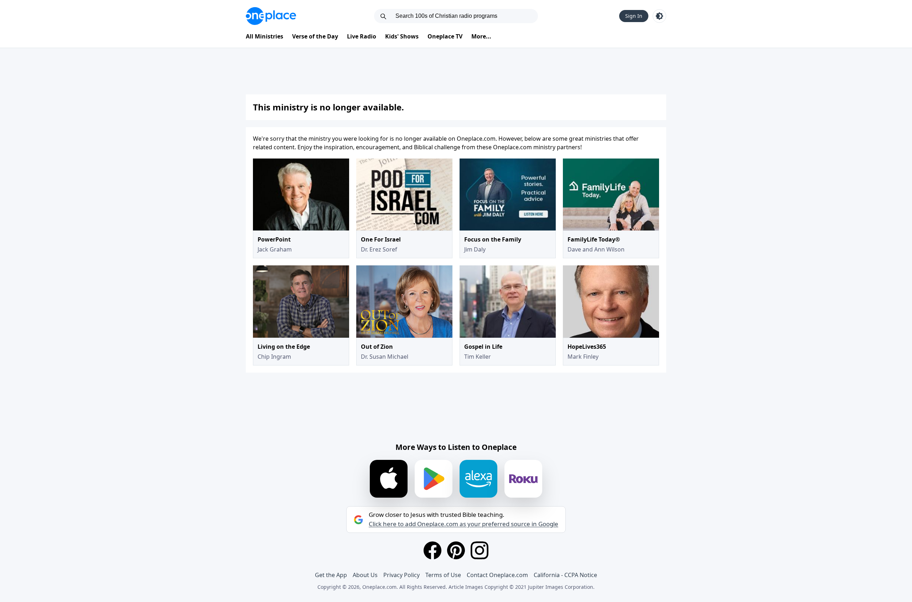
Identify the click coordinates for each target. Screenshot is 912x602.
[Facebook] (432, 550)
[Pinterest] (456, 550)
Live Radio (361, 36)
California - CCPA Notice (565, 575)
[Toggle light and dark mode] (659, 16)
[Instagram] (479, 550)
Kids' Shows (402, 36)
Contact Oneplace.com (497, 575)
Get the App (331, 575)
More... (481, 36)
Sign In (633, 15)
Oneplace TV (445, 36)
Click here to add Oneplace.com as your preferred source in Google (463, 524)
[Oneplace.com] (271, 16)
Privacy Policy (401, 575)
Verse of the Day (315, 36)
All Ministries (264, 36)
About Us (365, 575)
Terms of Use (443, 575)
